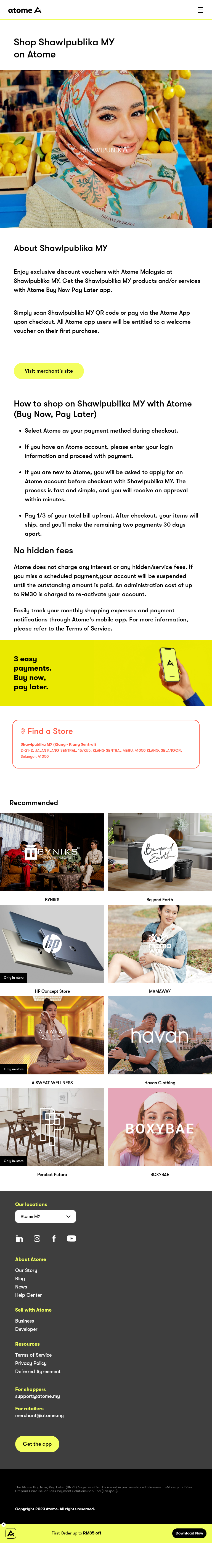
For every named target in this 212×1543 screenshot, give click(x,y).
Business (24, 1321)
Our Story (26, 1270)
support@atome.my (37, 1396)
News (21, 1287)
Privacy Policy (31, 1363)
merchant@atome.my (39, 1415)
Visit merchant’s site (49, 371)
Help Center (28, 1295)
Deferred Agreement (38, 1371)
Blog (20, 1278)
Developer (26, 1329)
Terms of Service (33, 1355)
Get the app (37, 1444)
